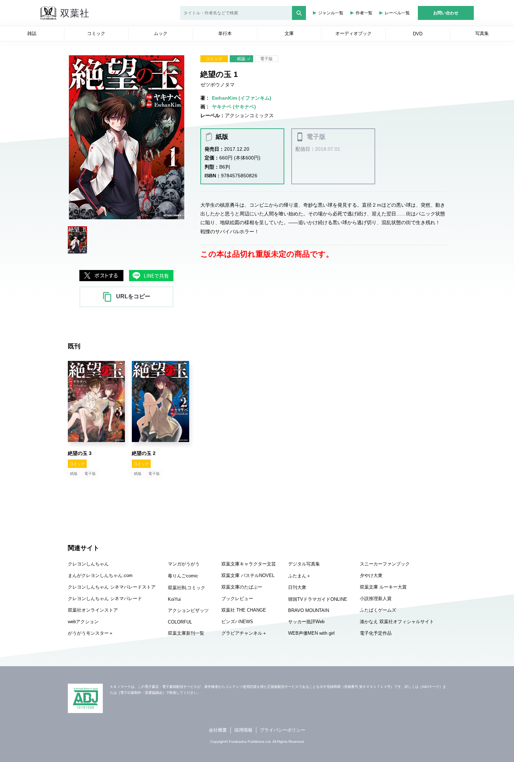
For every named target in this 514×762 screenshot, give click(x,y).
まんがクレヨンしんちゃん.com (100, 575)
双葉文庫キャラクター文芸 (248, 564)
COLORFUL (180, 622)
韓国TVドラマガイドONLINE (317, 599)
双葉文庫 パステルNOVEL (247, 575)
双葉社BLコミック (186, 587)
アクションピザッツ (188, 610)
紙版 (241, 58)
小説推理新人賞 (376, 598)
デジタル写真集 (304, 564)
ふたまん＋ (299, 575)
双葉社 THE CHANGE (243, 610)
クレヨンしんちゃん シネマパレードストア (112, 587)
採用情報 (243, 730)
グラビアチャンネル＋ (244, 633)
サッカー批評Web (306, 621)
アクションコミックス (249, 115)
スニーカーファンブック (385, 564)
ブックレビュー (237, 598)
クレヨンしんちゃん (88, 564)
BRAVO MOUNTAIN (308, 610)
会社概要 (218, 730)
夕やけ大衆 (371, 575)
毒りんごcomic (183, 575)
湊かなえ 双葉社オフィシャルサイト (397, 621)
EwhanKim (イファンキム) (241, 98)
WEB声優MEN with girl (311, 633)
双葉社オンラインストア (93, 610)
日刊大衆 (297, 587)
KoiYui (174, 599)
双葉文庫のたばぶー (241, 587)
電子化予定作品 (376, 633)
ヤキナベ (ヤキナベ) (234, 106)
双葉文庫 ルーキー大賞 (383, 587)
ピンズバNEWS (237, 621)
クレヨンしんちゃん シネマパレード (105, 598)
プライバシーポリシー (282, 730)
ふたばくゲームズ (378, 610)
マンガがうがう (184, 564)
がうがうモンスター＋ (90, 633)
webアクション (83, 621)
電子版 (266, 58)
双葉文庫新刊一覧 (186, 633)
